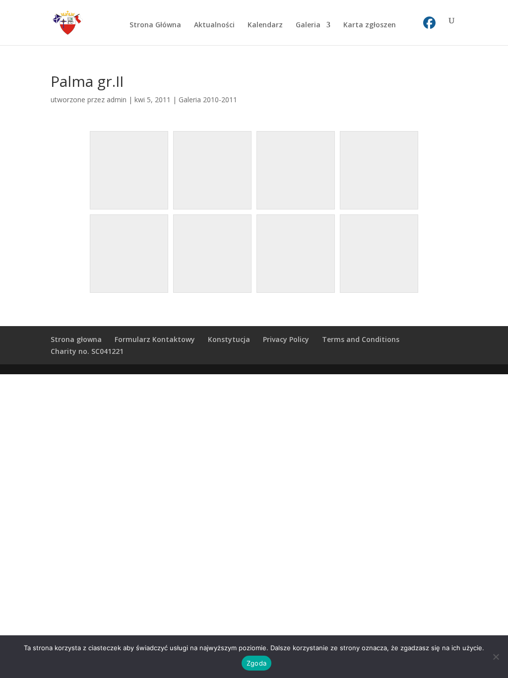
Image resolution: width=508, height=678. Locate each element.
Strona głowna (76, 339)
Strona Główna (155, 25)
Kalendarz (265, 25)
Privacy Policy (286, 339)
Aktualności (214, 25)
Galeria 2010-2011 (208, 99)
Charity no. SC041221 (87, 351)
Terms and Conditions (360, 339)
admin (117, 99)
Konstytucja (229, 339)
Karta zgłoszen (369, 25)
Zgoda (256, 663)
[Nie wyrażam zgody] (496, 657)
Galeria (308, 25)
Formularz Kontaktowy (155, 339)
